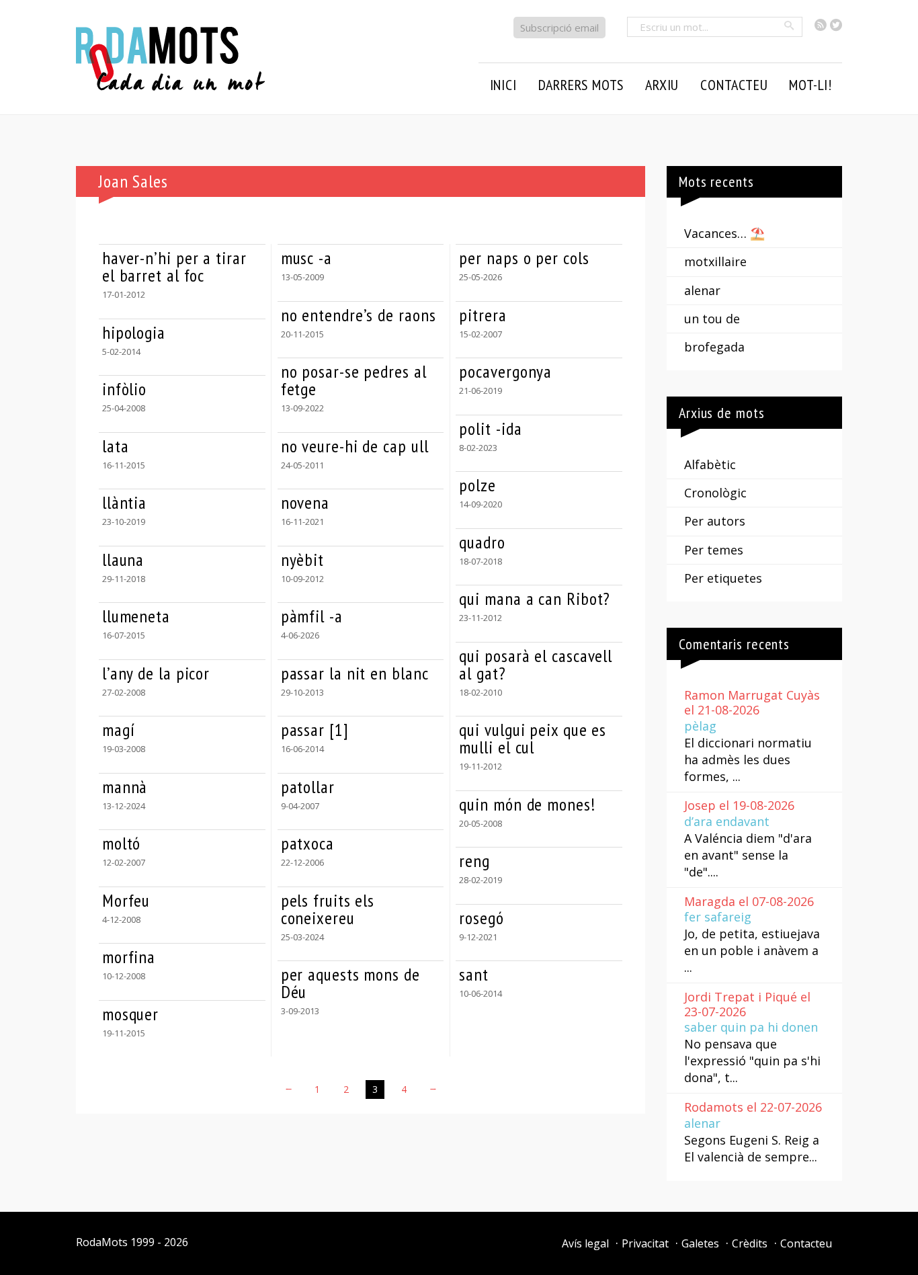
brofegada (714, 347)
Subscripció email (559, 27)
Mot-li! (810, 84)
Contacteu (806, 1243)
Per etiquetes (723, 578)
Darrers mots (581, 84)
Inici (503, 84)
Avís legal (585, 1243)
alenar (702, 290)
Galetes (700, 1243)
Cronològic (715, 493)
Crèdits (749, 1243)
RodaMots (102, 1242)
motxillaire (715, 261)
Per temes (713, 550)
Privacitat (645, 1243)
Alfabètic (710, 464)
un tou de (712, 319)
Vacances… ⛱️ (724, 233)
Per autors (714, 521)
